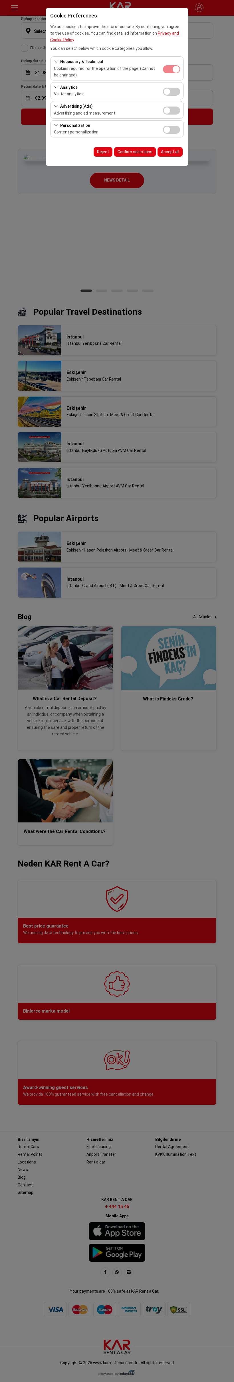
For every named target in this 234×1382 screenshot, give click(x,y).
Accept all (170, 151)
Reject (103, 151)
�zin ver (171, 92)
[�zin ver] (171, 91)
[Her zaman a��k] (171, 68)
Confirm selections (135, 151)
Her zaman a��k (171, 69)
